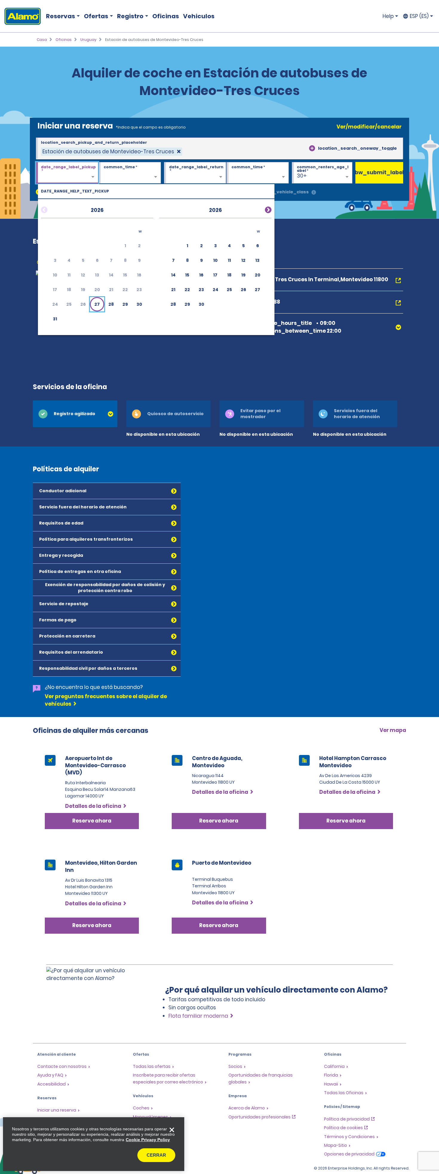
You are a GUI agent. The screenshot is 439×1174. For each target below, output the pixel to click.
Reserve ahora (91, 820)
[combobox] (219, 148)
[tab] (75, 413)
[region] (93, 1144)
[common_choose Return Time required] (257, 173)
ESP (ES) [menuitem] (419, 16)
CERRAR (156, 1155)
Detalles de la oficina (93, 806)
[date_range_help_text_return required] (195, 173)
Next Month (261, 208)
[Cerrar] (171, 1129)
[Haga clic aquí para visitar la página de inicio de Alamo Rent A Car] (20, 16)
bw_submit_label (379, 172)
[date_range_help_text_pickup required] (67, 173)
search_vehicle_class (283, 192)
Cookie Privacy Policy (148, 1139)
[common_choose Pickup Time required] (130, 173)
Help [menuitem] (388, 16)
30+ (302, 175)
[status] (111, 152)
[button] (97, 304)
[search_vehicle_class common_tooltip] (314, 192)
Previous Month (51, 208)
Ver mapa (393, 730)
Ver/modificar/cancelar (369, 126)
